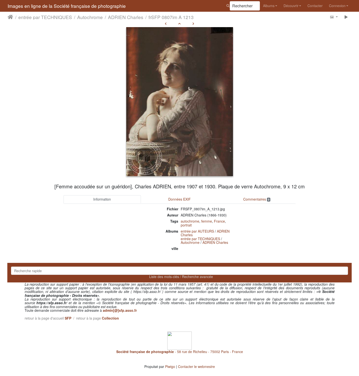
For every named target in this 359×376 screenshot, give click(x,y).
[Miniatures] (179, 23)
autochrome (190, 221)
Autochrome (90, 17)
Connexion (337, 5)
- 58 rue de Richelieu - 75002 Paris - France (179, 351)
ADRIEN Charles (125, 17)
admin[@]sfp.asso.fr (120, 310)
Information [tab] (102, 199)
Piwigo (170, 366)
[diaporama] (346, 17)
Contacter (315, 5)
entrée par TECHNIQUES (45, 17)
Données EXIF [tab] (179, 199)
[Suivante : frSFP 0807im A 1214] (193, 23)
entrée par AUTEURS (197, 231)
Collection (110, 318)
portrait (186, 225)
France (219, 221)
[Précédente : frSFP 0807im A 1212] (165, 23)
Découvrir (291, 5)
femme (206, 221)
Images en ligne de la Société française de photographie (67, 5)
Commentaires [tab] (256, 199)
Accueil (10, 17)
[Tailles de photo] (334, 17)
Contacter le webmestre (196, 366)
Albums (269, 5)
